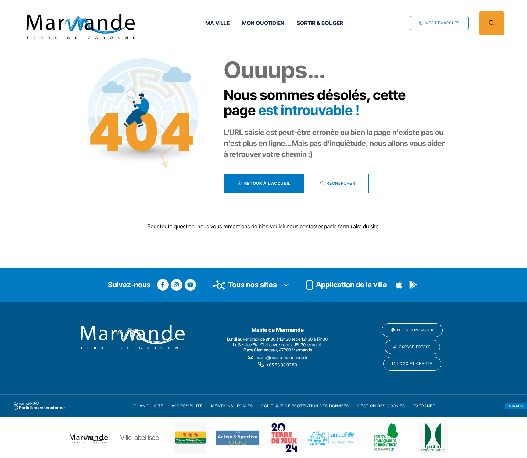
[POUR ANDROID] (413, 285)
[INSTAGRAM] (176, 285)
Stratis (516, 406)
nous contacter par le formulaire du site (333, 226)
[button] (491, 23)
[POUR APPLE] (399, 285)
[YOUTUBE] (190, 285)
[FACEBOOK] (163, 285)
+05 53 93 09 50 (281, 364)
